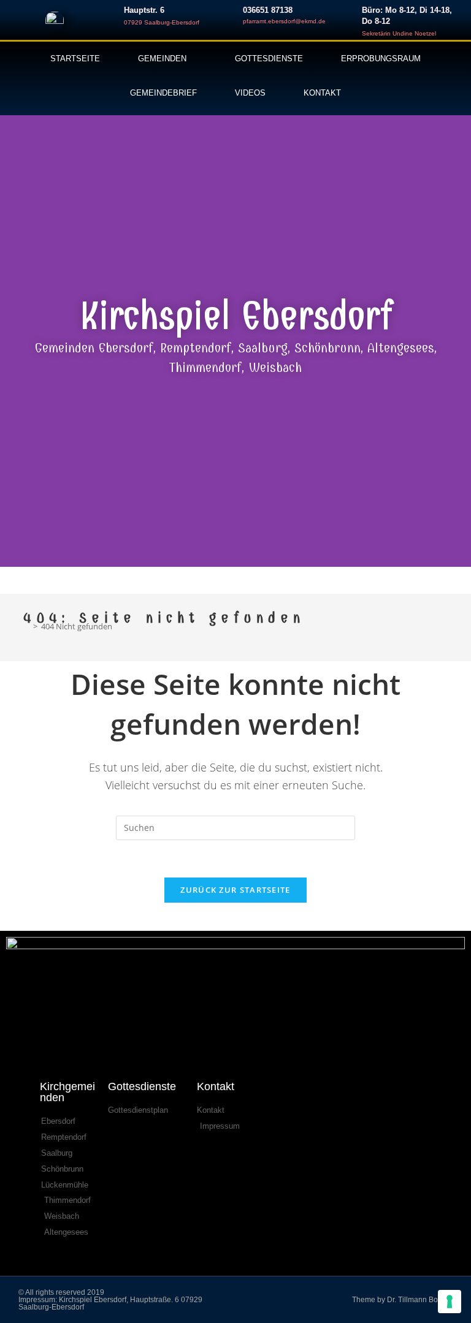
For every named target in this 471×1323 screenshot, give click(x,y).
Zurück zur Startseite (235, 889)
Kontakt (322, 92)
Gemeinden (162, 58)
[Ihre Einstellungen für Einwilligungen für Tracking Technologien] (449, 1301)
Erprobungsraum (381, 58)
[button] (12, 337)
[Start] (26, 626)
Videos (250, 92)
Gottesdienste (269, 58)
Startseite (75, 58)
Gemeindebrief (163, 92)
